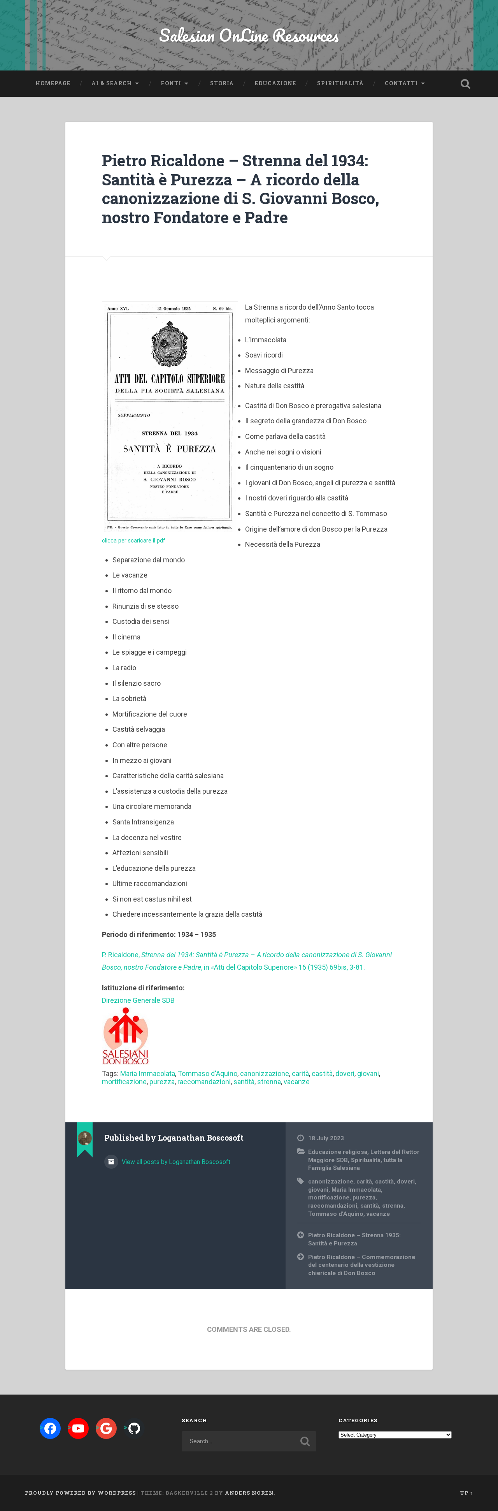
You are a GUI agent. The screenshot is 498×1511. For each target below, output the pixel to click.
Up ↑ (466, 1493)
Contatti (401, 83)
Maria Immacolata (147, 1073)
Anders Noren (249, 1493)
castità (322, 1073)
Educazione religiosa (337, 1151)
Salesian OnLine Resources (249, 35)
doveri (344, 1073)
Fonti (171, 83)
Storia (222, 83)
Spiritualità (340, 83)
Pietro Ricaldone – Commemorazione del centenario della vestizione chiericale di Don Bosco (361, 1265)
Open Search (465, 83)
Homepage (52, 83)
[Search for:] (249, 1441)
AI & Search (111, 83)
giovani (368, 1073)
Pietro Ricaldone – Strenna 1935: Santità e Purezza (354, 1239)
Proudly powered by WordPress (80, 1493)
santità (243, 1082)
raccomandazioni (204, 1082)
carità (300, 1073)
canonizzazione (264, 1073)
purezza (162, 1082)
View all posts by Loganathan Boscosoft (175, 1162)
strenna (269, 1082)
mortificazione (124, 1082)
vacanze (297, 1082)
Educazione (275, 83)
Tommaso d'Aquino (207, 1073)
